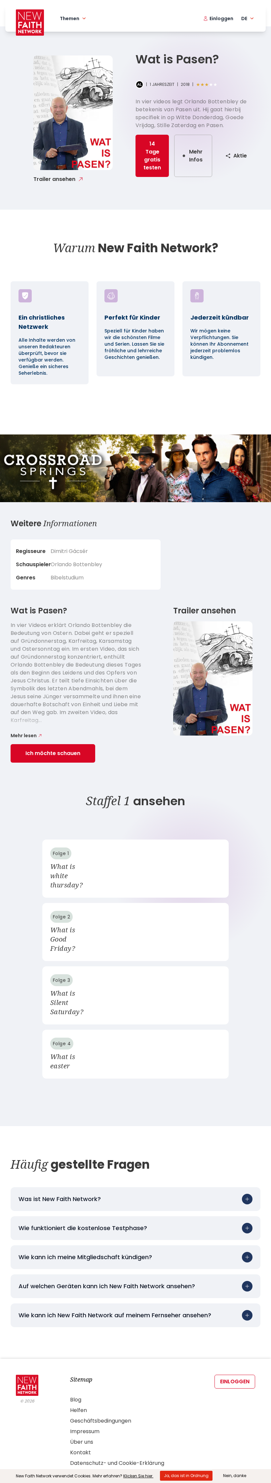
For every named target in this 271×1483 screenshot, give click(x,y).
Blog (75, 1399)
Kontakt (80, 1452)
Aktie (240, 155)
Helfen (78, 1410)
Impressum (84, 1431)
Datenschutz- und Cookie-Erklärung (117, 1463)
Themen (69, 18)
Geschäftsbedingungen (100, 1421)
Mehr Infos (196, 155)
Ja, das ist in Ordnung (186, 1475)
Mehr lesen (24, 735)
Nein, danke (234, 1475)
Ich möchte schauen (52, 753)
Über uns (81, 1442)
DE (244, 18)
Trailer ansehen (54, 179)
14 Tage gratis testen (152, 155)
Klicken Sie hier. (138, 1476)
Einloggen (235, 1381)
